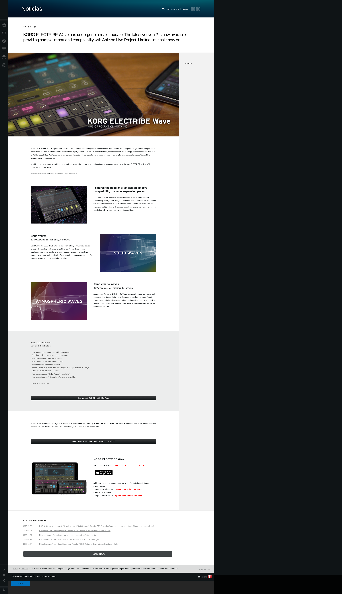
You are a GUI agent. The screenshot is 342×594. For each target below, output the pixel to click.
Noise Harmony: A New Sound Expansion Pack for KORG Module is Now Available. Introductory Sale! (78, 544)
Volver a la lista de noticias (177, 9)
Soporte (4, 57)
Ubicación (4, 575)
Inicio (4, 25)
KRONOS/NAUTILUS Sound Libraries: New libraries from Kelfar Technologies (69, 540)
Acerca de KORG (4, 590)
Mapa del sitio (204, 569)
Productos (4, 33)
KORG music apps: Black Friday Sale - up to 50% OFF (93, 441)
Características (4, 41)
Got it (20, 584)
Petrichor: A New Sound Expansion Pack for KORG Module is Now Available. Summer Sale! (74, 531)
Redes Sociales (4, 580)
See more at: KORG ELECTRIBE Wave (93, 398)
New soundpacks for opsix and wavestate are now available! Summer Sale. (68, 535)
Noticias (4, 570)
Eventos (4, 49)
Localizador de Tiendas (4, 66)
